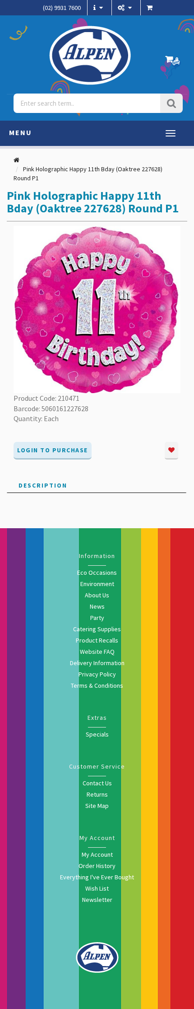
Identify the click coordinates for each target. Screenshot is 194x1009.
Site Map (97, 806)
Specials (97, 734)
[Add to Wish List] (171, 451)
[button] (174, 62)
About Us (97, 595)
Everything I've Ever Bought (97, 877)
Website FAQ (97, 652)
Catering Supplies (97, 629)
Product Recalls (97, 640)
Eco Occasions (97, 572)
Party (97, 618)
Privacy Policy (97, 674)
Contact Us (97, 783)
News (97, 606)
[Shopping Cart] (150, 7)
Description (42, 485)
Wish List (97, 888)
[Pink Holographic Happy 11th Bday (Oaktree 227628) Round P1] (97, 309)
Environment (97, 584)
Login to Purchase (52, 450)
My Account (97, 854)
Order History (97, 866)
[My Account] (125, 7)
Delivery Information (97, 663)
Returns (97, 794)
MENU (20, 132)
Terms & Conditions (97, 685)
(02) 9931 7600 (62, 8)
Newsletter (97, 900)
